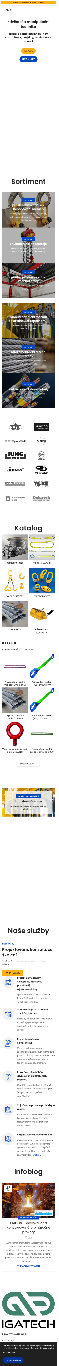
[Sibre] (41, 441)
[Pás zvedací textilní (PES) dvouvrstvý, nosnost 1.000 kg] (42, 667)
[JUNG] (15, 455)
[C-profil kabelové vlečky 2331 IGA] (15, 700)
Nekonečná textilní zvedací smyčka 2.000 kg (42, 752)
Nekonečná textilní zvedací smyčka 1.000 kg (14, 685)
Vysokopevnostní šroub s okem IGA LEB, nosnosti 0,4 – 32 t (14, 752)
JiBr (30, 1237)
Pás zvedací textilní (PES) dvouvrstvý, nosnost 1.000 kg (42, 685)
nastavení (10, 1352)
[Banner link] (28, 210)
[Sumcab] (41, 426)
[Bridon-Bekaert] (15, 484)
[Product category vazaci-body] (42, 583)
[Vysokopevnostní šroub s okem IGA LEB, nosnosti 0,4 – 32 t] (15, 734)
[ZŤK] (15, 426)
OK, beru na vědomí (13, 1360)
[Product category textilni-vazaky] (42, 550)
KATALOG (28, 51)
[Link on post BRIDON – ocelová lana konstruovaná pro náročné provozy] (28, 1200)
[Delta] (15, 470)
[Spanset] (15, 441)
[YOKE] (41, 484)
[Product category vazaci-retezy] (15, 583)
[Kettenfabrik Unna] (15, 498)
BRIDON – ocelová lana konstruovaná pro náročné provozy (28, 1227)
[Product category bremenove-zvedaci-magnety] (42, 618)
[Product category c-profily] (15, 617)
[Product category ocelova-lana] (15, 550)
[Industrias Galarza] (41, 455)
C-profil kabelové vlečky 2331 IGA (14, 717)
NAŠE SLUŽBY (28, 59)
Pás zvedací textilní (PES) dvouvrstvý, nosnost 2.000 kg (42, 718)
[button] (56, 1227)
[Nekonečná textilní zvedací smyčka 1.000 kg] (15, 667)
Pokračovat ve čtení (28, 1266)
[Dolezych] (41, 498)
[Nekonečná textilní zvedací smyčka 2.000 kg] (42, 734)
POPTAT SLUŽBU (12, 973)
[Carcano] (41, 470)
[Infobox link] (28, 1144)
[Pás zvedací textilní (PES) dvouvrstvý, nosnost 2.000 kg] (42, 700)
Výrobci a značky (28, 1217)
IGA (15, 755)
